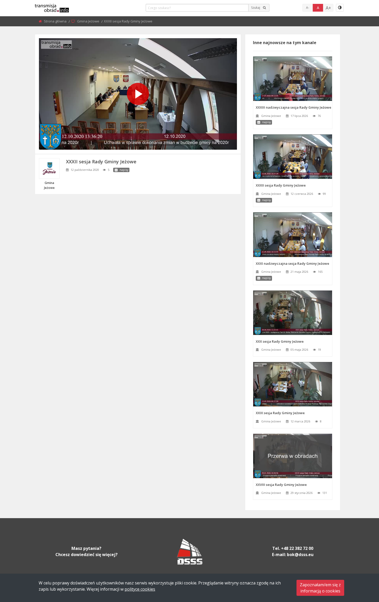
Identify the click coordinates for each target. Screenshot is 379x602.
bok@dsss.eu (300, 554)
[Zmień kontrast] (340, 8)
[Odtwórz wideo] (138, 94)
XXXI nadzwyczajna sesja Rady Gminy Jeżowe (292, 263)
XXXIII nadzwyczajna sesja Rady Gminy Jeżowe (293, 107)
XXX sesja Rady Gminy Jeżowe (280, 341)
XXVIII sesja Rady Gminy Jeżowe (281, 484)
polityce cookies (140, 589)
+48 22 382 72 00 (297, 548)
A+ (328, 8)
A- (307, 7)
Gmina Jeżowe (88, 21)
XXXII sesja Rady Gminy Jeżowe (281, 185)
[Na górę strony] (362, 569)
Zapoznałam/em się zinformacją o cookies (320, 588)
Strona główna (55, 21)
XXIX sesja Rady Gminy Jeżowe (280, 413)
